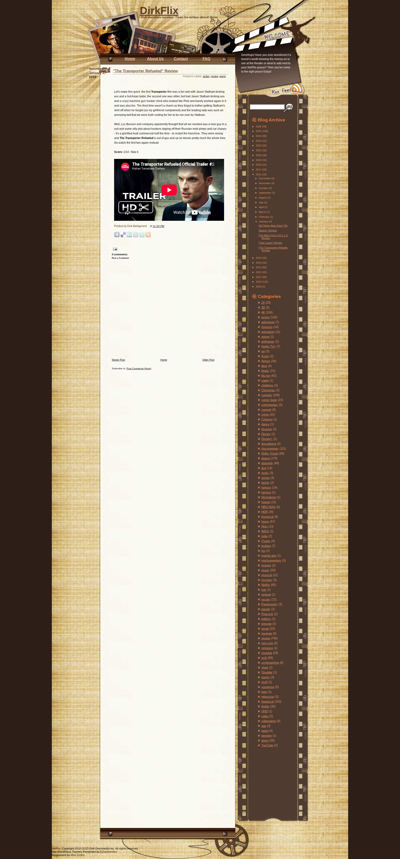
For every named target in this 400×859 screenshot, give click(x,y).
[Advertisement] (266, 779)
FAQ (206, 59)
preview (266, 623)
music (265, 570)
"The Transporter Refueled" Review (145, 71)
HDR (264, 512)
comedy (266, 395)
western (266, 735)
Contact (181, 59)
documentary (270, 448)
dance (265, 424)
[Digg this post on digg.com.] (117, 236)
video (265, 716)
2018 (259, 164)
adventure (268, 322)
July (261, 202)
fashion (266, 492)
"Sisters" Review (267, 230)
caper (265, 380)
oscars (265, 599)
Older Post (208, 359)
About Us (155, 59)
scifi (264, 658)
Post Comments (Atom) (139, 368)
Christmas (268, 390)
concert (266, 409)
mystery (266, 580)
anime (265, 336)
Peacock (267, 614)
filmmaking (268, 497)
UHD (264, 711)
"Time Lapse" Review (270, 242)
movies (266, 565)
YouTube (267, 745)
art (263, 351)
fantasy (266, 487)
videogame (268, 721)
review (214, 76)
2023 (259, 140)
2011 (259, 277)
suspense (267, 687)
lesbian (266, 546)
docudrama (268, 443)
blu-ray (265, 375)
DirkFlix (159, 10)
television (267, 696)
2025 (259, 131)
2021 (259, 150)
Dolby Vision (269, 453)
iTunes (265, 541)
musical (266, 575)
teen (264, 692)
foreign (265, 502)
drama (265, 458)
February (264, 216)
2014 (259, 262)
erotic (265, 473)
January (264, 221)
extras (265, 478)
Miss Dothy (77, 855)
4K (263, 312)
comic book (269, 400)
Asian (265, 356)
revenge (266, 633)
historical (267, 516)
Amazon (266, 327)
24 (263, 302)
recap (265, 628)
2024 (259, 136)
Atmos (265, 361)
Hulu (264, 526)
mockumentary (271, 560)
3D (263, 307)
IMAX (265, 531)
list (263, 551)
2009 (259, 286)
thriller (265, 706)
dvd (263, 468)
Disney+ (266, 439)
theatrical (267, 701)
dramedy (267, 463)
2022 (259, 145)
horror (265, 521)
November (265, 183)
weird (264, 731)
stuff (264, 682)
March (263, 212)
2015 (259, 257)
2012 (259, 272)
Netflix (265, 585)
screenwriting (270, 662)
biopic (265, 371)
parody (265, 609)
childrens (267, 385)
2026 (259, 126)
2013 (259, 267)
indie (264, 536)
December (265, 178)
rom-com (267, 643)
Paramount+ (269, 604)
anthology (267, 341)
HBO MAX (268, 507)
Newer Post (118, 359)
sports (265, 677)
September (265, 192)
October (264, 188)
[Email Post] (114, 249)
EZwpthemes (108, 851)
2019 (259, 160)
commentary (269, 405)
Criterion (266, 419)
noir (263, 589)
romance (267, 648)
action (206, 76)
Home (130, 59)
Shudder (266, 672)
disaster (266, 429)
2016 (259, 174)
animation (267, 332)
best (264, 366)
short (264, 667)
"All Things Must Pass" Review (275, 225)
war (263, 726)
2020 (259, 155)
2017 (259, 169)
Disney (266, 434)
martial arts (268, 555)
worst (222, 76)
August (263, 197)
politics (266, 619)
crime (265, 414)
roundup (266, 653)
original (266, 594)
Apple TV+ (268, 346)
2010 (259, 281)
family (265, 482)
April (261, 207)
